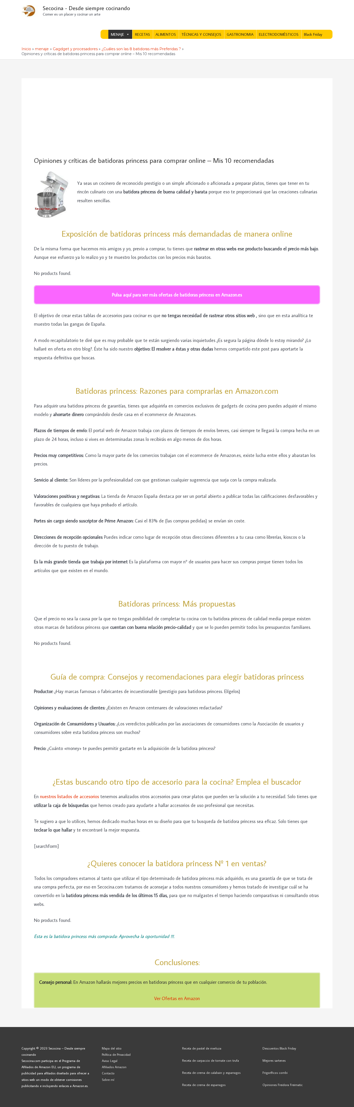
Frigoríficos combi (275, 1072)
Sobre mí (108, 1079)
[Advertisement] (177, 117)
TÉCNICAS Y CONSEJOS (201, 34)
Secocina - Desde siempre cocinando (86, 8)
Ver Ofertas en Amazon (177, 998)
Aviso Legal (109, 1061)
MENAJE (117, 34)
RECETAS (142, 34)
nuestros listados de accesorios (69, 796)
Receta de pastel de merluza (201, 1048)
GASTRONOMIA (240, 34)
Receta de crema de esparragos (203, 1085)
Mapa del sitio (112, 1048)
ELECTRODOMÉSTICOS (279, 34)
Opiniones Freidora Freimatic (283, 1085)
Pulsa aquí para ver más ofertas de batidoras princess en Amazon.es (177, 295)
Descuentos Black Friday (279, 1048)
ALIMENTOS (165, 34)
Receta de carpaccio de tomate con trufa (210, 1060)
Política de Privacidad (116, 1054)
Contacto (108, 1073)
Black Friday (313, 34)
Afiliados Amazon (114, 1067)
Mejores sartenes (274, 1060)
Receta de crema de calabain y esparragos (211, 1072)
